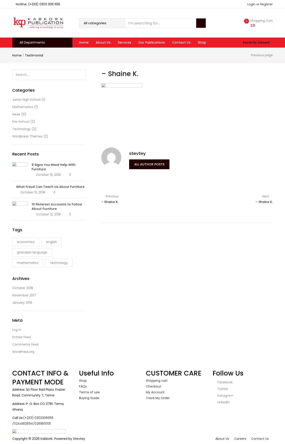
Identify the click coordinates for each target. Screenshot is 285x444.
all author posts (149, 164)
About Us (103, 42)
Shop (202, 42)
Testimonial (34, 55)
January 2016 (22, 302)
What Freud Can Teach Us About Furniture (50, 187)
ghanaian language (32, 252)
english (51, 242)
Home (84, 42)
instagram (224, 395)
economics (26, 242)
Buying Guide (89, 398)
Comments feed (25, 344)
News (16, 114)
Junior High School (26, 99)
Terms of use (89, 392)
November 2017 (24, 295)
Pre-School (20, 121)
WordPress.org (23, 352)
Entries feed (21, 337)
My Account (155, 392)
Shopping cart (157, 380)
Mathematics (22, 107)
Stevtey (79, 438)
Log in (16, 329)
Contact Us (181, 42)
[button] (257, 23)
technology (59, 263)
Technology (21, 129)
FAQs (83, 386)
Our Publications (151, 42)
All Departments (32, 42)
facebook (224, 382)
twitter (222, 389)
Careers (240, 438)
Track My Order (158, 398)
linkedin (223, 402)
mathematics (28, 263)
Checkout (153, 386)
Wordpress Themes (27, 136)
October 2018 (22, 288)
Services (124, 42)
